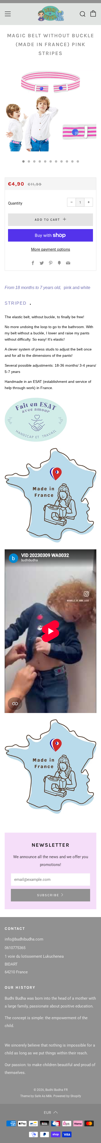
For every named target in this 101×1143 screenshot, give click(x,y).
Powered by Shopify (67, 1096)
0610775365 (15, 947)
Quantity (15, 203)
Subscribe (48, 895)
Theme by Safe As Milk (36, 1096)
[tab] (23, 161)
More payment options (50, 249)
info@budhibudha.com (24, 939)
